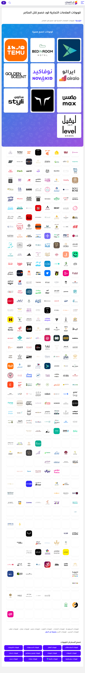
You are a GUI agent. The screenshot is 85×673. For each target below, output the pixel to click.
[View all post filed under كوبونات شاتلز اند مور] (38, 468)
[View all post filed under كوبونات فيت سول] (29, 217)
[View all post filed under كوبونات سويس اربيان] (57, 329)
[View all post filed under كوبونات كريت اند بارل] (47, 394)
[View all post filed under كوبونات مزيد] (38, 171)
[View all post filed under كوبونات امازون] (75, 468)
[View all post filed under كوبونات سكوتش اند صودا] (20, 487)
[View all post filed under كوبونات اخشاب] (29, 171)
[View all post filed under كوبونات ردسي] (29, 273)
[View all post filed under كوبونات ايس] (75, 570)
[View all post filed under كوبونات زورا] (47, 347)
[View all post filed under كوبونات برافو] (75, 514)
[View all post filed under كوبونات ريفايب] (10, 329)
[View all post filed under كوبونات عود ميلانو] (66, 319)
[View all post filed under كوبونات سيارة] (66, 533)
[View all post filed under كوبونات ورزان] (29, 617)
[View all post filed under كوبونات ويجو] (57, 542)
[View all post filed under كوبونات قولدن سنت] (16, 75)
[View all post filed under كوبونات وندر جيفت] (38, 422)
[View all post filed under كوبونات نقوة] (75, 477)
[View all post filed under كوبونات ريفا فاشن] (57, 626)
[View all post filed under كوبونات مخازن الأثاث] (47, 552)
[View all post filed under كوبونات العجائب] (47, 524)
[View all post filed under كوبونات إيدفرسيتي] (75, 579)
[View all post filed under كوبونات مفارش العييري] (29, 292)
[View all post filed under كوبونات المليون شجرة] (75, 459)
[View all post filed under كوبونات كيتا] (66, 617)
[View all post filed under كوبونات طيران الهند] (10, 338)
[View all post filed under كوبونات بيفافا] (47, 282)
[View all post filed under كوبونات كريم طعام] (75, 254)
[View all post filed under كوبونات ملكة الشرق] (57, 254)
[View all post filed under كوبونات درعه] (38, 645)
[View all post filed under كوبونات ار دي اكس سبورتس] (57, 319)
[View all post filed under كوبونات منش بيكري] (10, 375)
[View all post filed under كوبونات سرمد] (38, 375)
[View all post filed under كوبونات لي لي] (20, 180)
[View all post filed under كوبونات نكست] (47, 579)
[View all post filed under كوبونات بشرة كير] (47, 412)
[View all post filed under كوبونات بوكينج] (66, 626)
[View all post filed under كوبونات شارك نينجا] (57, 171)
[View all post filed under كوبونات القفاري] (10, 579)
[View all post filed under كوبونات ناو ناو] (47, 152)
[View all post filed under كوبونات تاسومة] (66, 412)
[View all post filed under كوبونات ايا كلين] (38, 598)
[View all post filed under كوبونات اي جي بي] (20, 264)
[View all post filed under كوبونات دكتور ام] (20, 403)
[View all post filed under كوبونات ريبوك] (57, 654)
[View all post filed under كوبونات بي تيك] (38, 635)
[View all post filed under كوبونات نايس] (57, 505)
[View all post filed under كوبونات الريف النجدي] (20, 459)
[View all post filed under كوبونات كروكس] (75, 412)
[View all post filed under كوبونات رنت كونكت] (10, 542)
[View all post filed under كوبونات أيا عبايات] (75, 663)
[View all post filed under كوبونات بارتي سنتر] (29, 347)
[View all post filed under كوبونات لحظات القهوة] (20, 477)
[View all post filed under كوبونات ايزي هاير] (38, 524)
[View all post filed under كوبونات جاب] (47, 542)
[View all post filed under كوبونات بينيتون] (20, 431)
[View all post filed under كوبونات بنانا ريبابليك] (66, 468)
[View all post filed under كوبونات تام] (47, 431)
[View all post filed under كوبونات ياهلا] (20, 282)
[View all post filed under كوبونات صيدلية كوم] (66, 431)
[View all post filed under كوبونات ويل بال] (47, 459)
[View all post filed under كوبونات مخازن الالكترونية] (75, 217)
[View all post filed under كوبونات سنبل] (75, 329)
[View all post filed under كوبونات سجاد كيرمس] (10, 477)
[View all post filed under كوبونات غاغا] (20, 310)
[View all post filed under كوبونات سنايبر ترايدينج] (10, 282)
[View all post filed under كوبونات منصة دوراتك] (38, 347)
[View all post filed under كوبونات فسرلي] (20, 366)
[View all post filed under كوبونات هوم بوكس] (20, 226)
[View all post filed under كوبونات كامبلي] (66, 496)
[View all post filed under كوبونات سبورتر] (38, 607)
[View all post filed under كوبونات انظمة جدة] (66, 254)
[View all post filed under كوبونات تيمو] (16, 50)
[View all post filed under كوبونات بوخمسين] (38, 626)
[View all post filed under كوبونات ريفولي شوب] (20, 607)
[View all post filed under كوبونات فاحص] (57, 384)
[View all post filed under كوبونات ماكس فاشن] (69, 100)
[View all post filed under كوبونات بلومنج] (29, 422)
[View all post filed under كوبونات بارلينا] (29, 598)
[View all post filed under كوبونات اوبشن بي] (57, 301)
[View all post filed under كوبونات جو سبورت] (57, 338)
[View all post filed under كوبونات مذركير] (57, 468)
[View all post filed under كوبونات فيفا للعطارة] (57, 245)
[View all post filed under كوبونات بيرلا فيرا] (38, 245)
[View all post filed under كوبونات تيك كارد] (20, 273)
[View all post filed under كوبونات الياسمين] (47, 422)
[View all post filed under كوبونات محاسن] (75, 524)
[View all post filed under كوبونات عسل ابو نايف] (75, 319)
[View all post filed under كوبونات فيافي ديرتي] (47, 171)
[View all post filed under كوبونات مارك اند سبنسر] (20, 626)
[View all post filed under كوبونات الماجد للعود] (20, 347)
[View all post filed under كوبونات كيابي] (66, 552)
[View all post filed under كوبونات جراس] (38, 356)
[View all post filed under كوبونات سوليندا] (75, 384)
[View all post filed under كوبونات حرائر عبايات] (20, 533)
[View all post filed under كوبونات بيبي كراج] (57, 152)
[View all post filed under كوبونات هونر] (57, 403)
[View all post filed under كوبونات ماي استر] (38, 579)
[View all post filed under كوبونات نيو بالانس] (29, 180)
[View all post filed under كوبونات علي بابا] (66, 310)
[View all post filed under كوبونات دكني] (57, 208)
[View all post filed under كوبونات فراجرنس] (47, 468)
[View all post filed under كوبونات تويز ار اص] (29, 524)
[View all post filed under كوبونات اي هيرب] (20, 171)
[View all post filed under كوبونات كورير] (29, 329)
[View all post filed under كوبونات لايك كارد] (47, 440)
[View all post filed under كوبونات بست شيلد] (29, 607)
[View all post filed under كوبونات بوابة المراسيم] (20, 338)
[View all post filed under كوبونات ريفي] (29, 449)
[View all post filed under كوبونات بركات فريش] (38, 292)
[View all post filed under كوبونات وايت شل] (10, 152)
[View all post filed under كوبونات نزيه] (75, 440)
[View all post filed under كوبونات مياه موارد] (66, 356)
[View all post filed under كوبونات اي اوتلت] (20, 440)
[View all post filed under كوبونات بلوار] (57, 552)
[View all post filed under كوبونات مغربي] (66, 292)
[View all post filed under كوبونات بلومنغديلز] (66, 208)
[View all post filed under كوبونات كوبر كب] (47, 514)
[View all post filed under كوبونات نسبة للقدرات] (10, 635)
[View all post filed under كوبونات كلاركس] (47, 329)
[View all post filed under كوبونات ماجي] (66, 645)
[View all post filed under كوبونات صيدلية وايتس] (57, 375)
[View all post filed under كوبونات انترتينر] (38, 236)
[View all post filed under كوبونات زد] (47, 236)
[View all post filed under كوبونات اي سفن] (10, 561)
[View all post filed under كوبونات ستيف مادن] (66, 375)
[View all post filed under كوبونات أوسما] (47, 561)
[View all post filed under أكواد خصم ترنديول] (38, 226)
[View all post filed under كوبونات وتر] (66, 561)
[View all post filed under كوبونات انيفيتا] (57, 161)
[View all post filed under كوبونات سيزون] (66, 226)
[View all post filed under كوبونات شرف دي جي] (47, 533)
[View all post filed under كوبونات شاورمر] (75, 273)
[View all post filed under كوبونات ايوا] (10, 254)
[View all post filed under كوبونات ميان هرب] (47, 356)
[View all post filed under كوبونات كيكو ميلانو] (29, 654)
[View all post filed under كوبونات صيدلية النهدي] (20, 394)
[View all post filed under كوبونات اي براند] (47, 189)
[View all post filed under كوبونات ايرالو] (69, 75)
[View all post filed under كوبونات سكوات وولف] (42, 100)
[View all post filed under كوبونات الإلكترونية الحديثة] (47, 449)
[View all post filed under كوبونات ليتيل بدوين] (57, 292)
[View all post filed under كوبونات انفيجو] (47, 635)
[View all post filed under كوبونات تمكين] (38, 589)
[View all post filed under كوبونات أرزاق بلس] (47, 589)
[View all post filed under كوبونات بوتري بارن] (38, 514)
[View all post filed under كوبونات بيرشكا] (47, 617)
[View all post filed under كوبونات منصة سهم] (66, 449)
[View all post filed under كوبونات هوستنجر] (47, 496)
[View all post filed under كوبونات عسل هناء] (29, 440)
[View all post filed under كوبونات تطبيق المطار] (29, 338)
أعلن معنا (3, 2)
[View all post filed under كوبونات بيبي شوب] (75, 607)
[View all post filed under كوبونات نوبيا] (10, 171)
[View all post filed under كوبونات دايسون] (75, 496)
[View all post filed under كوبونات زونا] (66, 505)
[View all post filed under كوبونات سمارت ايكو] (75, 635)
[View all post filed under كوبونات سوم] (66, 301)
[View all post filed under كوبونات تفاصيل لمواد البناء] (38, 654)
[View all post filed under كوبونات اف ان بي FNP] (10, 189)
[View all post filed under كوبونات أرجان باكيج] (57, 226)
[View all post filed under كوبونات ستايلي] (16, 100)
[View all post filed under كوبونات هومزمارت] (38, 552)
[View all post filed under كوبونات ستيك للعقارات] (57, 412)
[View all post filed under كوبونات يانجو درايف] (10, 161)
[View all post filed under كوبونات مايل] (20, 422)
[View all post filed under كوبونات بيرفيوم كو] (47, 161)
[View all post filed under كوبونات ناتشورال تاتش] (47, 384)
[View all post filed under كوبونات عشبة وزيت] (75, 645)
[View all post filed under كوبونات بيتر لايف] (29, 310)
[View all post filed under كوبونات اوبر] (47, 292)
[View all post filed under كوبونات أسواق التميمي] (20, 617)
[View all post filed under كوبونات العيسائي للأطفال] (10, 226)
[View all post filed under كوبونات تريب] (29, 477)
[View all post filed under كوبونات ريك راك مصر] (10, 264)
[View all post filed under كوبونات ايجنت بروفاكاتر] (10, 449)
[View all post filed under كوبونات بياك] (47, 477)
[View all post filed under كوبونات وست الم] (29, 282)
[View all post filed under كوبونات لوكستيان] (75, 245)
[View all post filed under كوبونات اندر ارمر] (29, 264)
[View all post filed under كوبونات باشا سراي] (75, 282)
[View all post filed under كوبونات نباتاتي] (57, 199)
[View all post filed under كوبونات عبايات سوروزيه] (75, 189)
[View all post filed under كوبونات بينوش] (75, 654)
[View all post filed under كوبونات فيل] (66, 663)
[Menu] (82, 2)
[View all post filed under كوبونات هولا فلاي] (66, 180)
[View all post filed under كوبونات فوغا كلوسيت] (10, 431)
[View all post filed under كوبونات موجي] (66, 152)
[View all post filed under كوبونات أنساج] (66, 171)
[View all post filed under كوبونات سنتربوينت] (75, 310)
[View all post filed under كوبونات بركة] (47, 338)
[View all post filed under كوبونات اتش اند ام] (75, 226)
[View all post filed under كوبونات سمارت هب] (20, 412)
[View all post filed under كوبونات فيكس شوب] (20, 319)
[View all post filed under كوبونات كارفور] (57, 189)
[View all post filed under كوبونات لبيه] (66, 394)
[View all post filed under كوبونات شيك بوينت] (10, 384)
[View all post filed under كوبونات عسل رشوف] (66, 329)
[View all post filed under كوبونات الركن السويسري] (75, 347)
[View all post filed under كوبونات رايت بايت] (29, 152)
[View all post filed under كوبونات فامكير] (10, 468)
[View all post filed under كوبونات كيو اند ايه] (38, 152)
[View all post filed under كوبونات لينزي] (75, 394)
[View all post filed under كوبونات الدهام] (38, 329)
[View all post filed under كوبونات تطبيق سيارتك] (57, 422)
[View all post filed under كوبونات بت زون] (20, 449)
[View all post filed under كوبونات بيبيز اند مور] (29, 626)
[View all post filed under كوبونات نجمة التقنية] (20, 356)
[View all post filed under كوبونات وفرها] (75, 626)
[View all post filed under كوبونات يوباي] (20, 514)
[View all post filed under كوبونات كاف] (10, 245)
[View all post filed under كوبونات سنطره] (47, 663)
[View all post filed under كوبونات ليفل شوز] (69, 126)
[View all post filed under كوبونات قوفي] (75, 487)
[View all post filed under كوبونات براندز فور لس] (66, 384)
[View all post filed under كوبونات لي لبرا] (66, 607)
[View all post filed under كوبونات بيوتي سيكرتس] (75, 375)
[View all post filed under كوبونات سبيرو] (75, 505)
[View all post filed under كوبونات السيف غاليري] (20, 375)
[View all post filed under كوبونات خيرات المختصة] (66, 459)
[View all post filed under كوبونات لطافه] (20, 152)
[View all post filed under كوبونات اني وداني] (75, 422)
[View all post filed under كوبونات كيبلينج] (29, 403)
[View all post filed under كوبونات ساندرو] (29, 189)
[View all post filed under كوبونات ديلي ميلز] (57, 236)
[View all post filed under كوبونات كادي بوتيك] (57, 347)
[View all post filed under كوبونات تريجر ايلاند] (66, 654)
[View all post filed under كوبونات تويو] (69, 50)
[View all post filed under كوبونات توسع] (29, 496)
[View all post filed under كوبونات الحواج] (20, 542)
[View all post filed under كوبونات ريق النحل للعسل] (66, 440)
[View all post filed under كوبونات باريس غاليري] (29, 394)
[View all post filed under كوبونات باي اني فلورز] (38, 254)
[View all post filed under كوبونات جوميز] (38, 273)
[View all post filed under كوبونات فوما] (57, 310)
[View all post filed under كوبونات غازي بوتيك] (29, 319)
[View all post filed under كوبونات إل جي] (75, 236)
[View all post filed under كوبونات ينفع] (75, 431)
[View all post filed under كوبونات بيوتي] (57, 282)
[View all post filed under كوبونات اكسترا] (10, 607)
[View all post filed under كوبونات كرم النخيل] (38, 505)
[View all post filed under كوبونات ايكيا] (20, 552)
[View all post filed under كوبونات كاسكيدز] (20, 245)
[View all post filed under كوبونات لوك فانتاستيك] (20, 570)
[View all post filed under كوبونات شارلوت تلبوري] (38, 431)
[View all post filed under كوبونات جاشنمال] (66, 189)
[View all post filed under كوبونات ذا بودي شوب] (66, 579)
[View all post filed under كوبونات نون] (66, 570)
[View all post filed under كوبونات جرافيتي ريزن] (47, 180)
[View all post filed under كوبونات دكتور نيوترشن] (57, 514)
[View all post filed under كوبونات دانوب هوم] (66, 199)
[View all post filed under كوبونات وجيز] (75, 292)
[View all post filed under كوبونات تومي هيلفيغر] (38, 366)
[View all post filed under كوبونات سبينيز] (29, 384)
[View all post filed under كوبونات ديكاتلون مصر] (38, 533)
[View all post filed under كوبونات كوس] (10, 552)
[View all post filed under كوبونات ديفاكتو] (10, 236)
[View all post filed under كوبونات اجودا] (75, 598)
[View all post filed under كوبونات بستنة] (47, 487)
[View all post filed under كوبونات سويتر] (10, 570)
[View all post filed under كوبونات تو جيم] (38, 487)
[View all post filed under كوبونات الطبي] (57, 264)
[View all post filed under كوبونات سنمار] (75, 301)
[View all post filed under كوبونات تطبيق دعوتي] (38, 617)
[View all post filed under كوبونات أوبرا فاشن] (66, 245)
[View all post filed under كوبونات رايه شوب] (47, 607)
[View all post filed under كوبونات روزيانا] (66, 403)
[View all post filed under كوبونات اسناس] (75, 533)
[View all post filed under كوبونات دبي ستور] (57, 356)
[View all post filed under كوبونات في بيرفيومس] (29, 561)
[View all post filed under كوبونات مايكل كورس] (20, 161)
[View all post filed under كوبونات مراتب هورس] (57, 459)
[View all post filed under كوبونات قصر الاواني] (10, 589)
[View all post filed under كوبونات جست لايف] (10, 208)
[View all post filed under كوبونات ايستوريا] (47, 273)
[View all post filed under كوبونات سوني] (20, 217)
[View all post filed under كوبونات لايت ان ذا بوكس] (10, 292)
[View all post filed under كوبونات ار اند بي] (47, 245)
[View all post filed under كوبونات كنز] (38, 459)
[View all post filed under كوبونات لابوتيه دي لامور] (10, 422)
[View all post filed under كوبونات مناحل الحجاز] (10, 626)
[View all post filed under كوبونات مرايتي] (10, 273)
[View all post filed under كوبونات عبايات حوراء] (29, 533)
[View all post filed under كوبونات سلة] (57, 579)
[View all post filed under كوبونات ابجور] (29, 301)
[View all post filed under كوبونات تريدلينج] (57, 635)
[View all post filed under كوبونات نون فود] (66, 542)
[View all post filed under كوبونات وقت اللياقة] (10, 301)
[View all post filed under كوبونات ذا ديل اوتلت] (29, 356)
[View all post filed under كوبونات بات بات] (20, 505)
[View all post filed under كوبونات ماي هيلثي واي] (10, 347)
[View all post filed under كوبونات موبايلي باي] (57, 487)
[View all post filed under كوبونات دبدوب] (10, 524)
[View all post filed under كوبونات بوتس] (10, 199)
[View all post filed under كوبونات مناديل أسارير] (29, 635)
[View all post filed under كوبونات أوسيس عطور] (47, 375)
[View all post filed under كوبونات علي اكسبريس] (20, 199)
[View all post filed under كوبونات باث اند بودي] (66, 477)
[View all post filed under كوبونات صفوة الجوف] (57, 663)
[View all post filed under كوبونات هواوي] (47, 505)
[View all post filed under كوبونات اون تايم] (20, 589)
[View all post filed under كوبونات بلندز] (75, 542)
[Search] (9, 2)
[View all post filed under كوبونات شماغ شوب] (20, 329)
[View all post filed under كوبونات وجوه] (38, 282)
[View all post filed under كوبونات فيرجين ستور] (20, 384)
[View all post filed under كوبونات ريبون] (57, 394)
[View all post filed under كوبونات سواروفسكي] (57, 570)
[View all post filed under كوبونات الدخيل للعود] (38, 412)
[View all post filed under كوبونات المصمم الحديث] (38, 403)
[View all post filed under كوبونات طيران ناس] (10, 403)
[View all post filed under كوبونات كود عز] (20, 654)
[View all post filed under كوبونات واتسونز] (20, 208)
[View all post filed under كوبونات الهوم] (10, 356)
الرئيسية (78, 21)
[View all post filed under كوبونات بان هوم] (29, 589)
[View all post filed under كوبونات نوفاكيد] (42, 75)
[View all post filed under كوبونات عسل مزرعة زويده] (66, 282)
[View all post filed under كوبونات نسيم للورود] (66, 217)
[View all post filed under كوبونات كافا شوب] (57, 607)
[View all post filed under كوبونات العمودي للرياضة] (66, 236)
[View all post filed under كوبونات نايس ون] (47, 626)
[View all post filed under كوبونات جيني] (10, 645)
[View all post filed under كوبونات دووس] (57, 477)
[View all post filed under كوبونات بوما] (75, 561)
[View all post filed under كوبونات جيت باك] (29, 514)
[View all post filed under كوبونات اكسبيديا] (66, 366)
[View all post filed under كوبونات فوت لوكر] (38, 570)
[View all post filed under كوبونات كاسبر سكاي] (75, 161)
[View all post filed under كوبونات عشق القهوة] (75, 180)
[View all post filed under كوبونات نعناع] (20, 598)
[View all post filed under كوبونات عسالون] (66, 161)
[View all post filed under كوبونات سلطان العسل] (57, 217)
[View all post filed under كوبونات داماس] (38, 180)
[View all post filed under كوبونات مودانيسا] (29, 468)
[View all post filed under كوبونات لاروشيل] (20, 524)
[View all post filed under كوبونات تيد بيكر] (66, 347)
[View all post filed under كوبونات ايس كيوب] (10, 496)
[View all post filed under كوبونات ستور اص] (66, 524)
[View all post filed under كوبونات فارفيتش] (47, 598)
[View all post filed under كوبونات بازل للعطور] (20, 635)
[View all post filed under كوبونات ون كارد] (75, 171)
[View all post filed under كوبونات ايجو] (29, 579)
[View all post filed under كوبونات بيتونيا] (10, 310)
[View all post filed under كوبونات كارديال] (47, 254)
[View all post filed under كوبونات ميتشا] (57, 440)
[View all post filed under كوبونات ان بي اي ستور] (10, 598)
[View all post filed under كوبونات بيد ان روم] (42, 50)
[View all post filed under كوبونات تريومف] (20, 292)
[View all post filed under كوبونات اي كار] (38, 264)
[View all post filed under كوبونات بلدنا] (66, 635)
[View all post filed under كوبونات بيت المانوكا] (38, 161)
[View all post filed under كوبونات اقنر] (75, 449)
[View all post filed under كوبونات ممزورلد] (75, 208)
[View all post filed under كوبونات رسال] (29, 375)
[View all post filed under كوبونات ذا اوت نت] (10, 514)
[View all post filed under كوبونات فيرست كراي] (20, 468)
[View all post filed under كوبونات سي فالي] (29, 487)
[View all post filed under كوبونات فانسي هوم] (10, 617)
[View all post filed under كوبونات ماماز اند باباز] (38, 394)
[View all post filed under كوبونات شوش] (47, 310)
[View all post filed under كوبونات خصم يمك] (57, 589)
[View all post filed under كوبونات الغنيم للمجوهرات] (10, 440)
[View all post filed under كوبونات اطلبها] (10, 459)
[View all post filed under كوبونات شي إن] (29, 366)
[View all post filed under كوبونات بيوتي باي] (20, 579)
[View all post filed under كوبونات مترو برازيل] (57, 598)
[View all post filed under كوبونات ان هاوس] (57, 449)
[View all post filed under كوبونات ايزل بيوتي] (66, 514)
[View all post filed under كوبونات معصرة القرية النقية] (66, 264)
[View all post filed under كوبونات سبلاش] (29, 542)
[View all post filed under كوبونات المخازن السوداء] (57, 524)
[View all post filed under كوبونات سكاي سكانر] (66, 422)
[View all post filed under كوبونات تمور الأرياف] (57, 431)
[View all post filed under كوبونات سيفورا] (38, 217)
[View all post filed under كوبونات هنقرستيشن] (10, 319)
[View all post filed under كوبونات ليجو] (38, 208)
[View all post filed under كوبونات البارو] (47, 217)
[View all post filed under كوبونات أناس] (38, 189)
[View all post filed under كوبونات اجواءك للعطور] (47, 208)
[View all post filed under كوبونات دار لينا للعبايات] (29, 459)
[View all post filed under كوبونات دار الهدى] (66, 487)
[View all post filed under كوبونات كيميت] (29, 236)
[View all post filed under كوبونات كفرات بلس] (57, 496)
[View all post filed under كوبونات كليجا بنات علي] (57, 273)
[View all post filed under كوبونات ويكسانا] (38, 477)
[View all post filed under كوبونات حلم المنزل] (75, 403)
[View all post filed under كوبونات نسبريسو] (75, 199)
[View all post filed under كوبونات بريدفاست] (75, 152)
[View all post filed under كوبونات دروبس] (10, 412)
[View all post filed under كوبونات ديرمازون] (38, 542)
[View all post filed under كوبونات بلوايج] (57, 645)
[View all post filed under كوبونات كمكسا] (10, 180)
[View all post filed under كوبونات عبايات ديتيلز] (29, 431)
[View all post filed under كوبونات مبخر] (75, 338)
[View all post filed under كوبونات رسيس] (47, 654)
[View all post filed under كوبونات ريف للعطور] (29, 226)
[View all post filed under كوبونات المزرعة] (47, 403)
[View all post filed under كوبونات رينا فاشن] (38, 310)
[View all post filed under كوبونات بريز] (47, 264)
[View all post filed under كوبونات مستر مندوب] (38, 449)
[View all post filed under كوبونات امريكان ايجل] (20, 496)
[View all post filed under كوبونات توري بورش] (47, 199)
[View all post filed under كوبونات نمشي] (75, 552)
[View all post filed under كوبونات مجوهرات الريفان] (29, 505)
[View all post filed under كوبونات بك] (75, 617)
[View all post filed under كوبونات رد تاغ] (10, 217)
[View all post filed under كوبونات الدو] (57, 533)
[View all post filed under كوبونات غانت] (10, 394)
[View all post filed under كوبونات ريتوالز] (38, 199)
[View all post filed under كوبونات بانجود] (29, 161)
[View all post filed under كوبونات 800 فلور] (29, 208)
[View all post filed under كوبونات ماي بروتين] (47, 226)
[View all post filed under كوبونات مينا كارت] (20, 254)
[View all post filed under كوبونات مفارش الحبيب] (75, 264)
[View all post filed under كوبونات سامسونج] (66, 598)
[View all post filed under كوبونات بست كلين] (10, 487)
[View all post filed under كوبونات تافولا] (10, 654)
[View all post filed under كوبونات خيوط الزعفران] (38, 319)
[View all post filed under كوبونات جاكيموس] (57, 366)
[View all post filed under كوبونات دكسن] (57, 617)
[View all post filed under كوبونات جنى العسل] (57, 180)
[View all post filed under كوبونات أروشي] (75, 589)
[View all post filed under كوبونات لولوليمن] (10, 533)
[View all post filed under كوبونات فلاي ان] (38, 301)
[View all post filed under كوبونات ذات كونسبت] (38, 496)
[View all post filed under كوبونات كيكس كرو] (29, 199)
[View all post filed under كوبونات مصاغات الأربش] (57, 561)
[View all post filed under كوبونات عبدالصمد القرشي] (47, 301)
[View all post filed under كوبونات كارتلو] (29, 645)
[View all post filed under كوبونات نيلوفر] (20, 301)
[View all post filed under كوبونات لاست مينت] (66, 273)
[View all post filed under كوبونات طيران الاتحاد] (38, 440)
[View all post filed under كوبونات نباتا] (38, 384)
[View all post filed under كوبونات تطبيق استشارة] (10, 505)
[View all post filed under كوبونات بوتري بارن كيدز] (29, 570)
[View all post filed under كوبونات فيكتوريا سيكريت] (20, 645)
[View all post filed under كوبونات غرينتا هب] (47, 570)
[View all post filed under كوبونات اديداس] (29, 254)
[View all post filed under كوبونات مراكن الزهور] (75, 356)
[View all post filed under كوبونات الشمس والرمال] (66, 338)
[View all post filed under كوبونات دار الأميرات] (20, 189)
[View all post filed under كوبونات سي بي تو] (47, 645)
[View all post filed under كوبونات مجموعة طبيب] (38, 338)
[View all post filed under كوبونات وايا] (20, 236)
